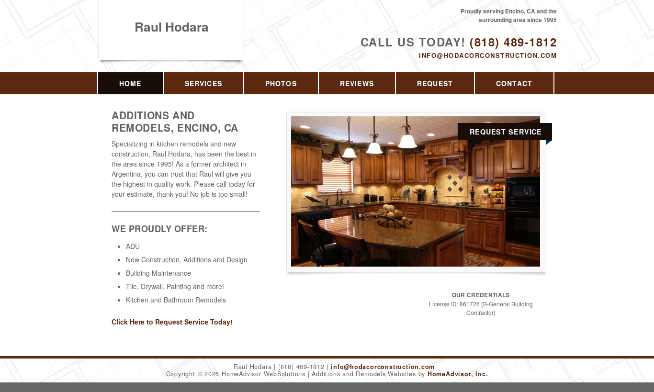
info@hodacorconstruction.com (488, 55)
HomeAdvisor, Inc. (458, 374)
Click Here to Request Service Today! (172, 321)
